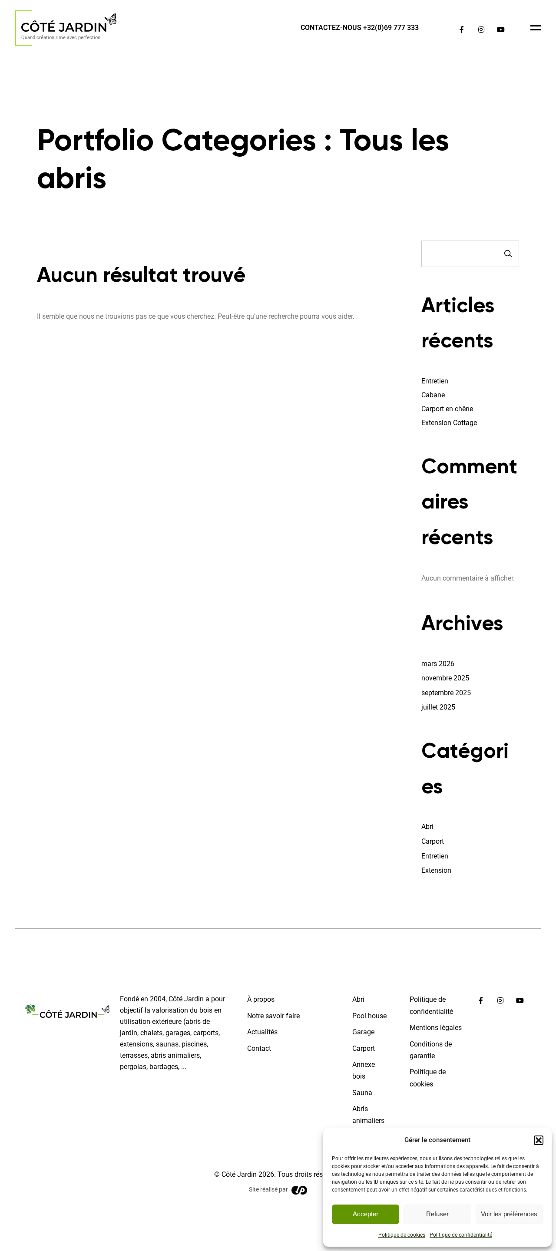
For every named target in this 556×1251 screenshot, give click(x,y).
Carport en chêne (447, 409)
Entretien (434, 381)
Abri (427, 826)
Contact (259, 1048)
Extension (436, 870)
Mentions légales (436, 1027)
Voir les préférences (509, 1214)
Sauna (362, 1093)
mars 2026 (437, 664)
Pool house (369, 1016)
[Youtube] (500, 29)
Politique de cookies (401, 1235)
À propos (261, 999)
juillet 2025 (438, 707)
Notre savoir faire (273, 1016)
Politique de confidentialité (461, 1235)
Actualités (262, 1032)
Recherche (508, 254)
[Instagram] (481, 29)
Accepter (365, 1214)
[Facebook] (461, 29)
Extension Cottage (449, 423)
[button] (538, 1140)
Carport (432, 841)
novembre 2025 (445, 678)
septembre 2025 (446, 693)
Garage (363, 1032)
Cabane (433, 395)
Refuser (437, 1214)
